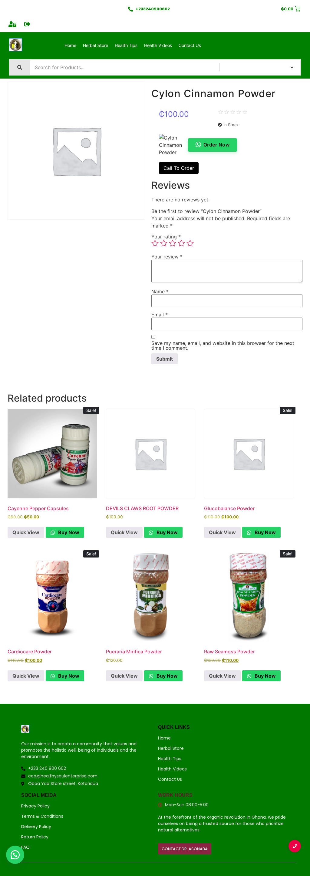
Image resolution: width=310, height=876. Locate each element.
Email (159, 314)
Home (70, 45)
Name (160, 291)
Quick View (25, 532)
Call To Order (178, 168)
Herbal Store (95, 45)
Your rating (166, 236)
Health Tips (126, 45)
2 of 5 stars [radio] (163, 243)
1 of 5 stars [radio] (155, 243)
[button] (15, 855)
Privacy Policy (35, 806)
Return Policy (34, 837)
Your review (167, 256)
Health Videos (158, 45)
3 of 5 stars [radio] (172, 243)
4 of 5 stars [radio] (181, 243)
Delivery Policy (36, 827)
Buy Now (68, 532)
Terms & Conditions (42, 816)
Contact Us (190, 45)
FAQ (25, 847)
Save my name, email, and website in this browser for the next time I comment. (222, 345)
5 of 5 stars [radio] (190, 243)
